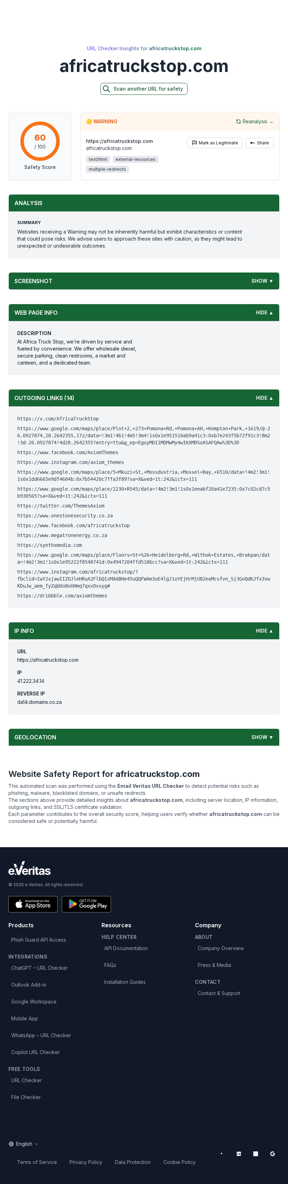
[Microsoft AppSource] (256, 1154)
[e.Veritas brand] (144, 868)
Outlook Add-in (28, 985)
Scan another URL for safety (148, 89)
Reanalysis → (258, 121)
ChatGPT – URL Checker (39, 968)
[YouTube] (222, 1154)
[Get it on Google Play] (86, 904)
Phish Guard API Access (38, 940)
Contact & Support (219, 993)
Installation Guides (125, 982)
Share (263, 142)
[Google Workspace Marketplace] (273, 1154)
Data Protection (133, 1162)
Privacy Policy (86, 1162)
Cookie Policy (179, 1162)
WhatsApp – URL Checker (41, 1035)
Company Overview (221, 948)
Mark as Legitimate (218, 142)
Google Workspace (34, 1002)
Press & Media (214, 965)
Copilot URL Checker (35, 1052)
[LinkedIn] (239, 1154)
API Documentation (126, 948)
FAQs (110, 965)
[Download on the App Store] (33, 904)
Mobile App (24, 1018)
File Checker (26, 1097)
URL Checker (26, 1080)
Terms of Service (37, 1162)
